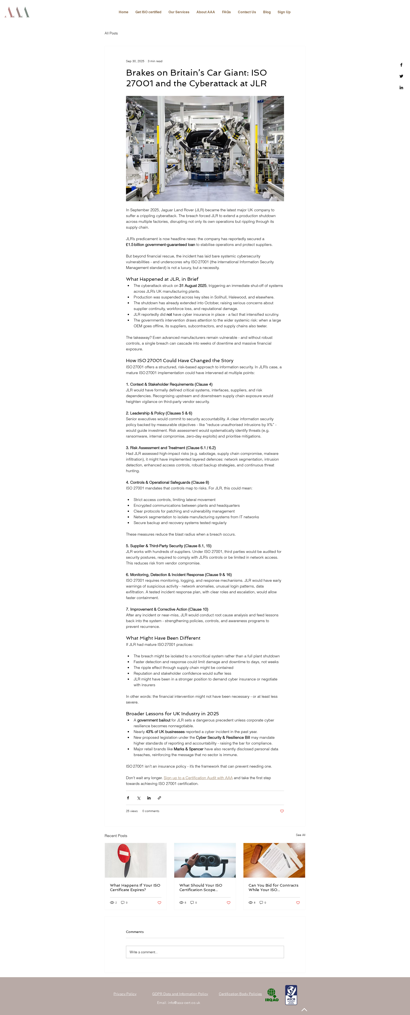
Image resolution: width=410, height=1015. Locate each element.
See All (300, 835)
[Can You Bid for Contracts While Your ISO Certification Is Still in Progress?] (274, 860)
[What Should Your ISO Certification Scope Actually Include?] (205, 860)
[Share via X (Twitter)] (138, 798)
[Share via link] (159, 798)
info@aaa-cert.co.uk (184, 1002)
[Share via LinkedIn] (149, 798)
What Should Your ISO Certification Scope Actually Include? (200, 887)
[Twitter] (401, 76)
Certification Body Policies (240, 994)
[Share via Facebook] (128, 798)
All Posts (111, 33)
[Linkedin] (401, 87)
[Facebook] (401, 64)
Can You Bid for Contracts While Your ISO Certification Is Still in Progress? (273, 887)
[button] (179, 12)
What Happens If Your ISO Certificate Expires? (135, 887)
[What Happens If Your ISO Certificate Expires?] (136, 860)
